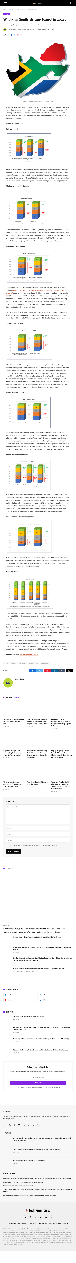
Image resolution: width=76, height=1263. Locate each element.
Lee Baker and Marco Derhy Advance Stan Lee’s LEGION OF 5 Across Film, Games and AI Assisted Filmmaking (42, 1139)
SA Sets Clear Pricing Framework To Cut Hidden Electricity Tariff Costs (37, 937)
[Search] (71, 3)
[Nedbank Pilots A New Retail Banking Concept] (7, 1019)
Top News (6, 925)
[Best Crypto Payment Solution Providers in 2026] (7, 1163)
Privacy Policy (49, 1087)
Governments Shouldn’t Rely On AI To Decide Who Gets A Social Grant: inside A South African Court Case (41, 1029)
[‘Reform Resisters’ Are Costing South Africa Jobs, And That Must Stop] (14, 771)
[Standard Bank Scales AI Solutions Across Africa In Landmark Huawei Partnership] (7, 1053)
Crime (6, 663)
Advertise (43, 1224)
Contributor (12, 29)
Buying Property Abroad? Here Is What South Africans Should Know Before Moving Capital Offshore (61, 754)
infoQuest (13, 663)
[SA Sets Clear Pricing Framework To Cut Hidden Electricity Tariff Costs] (7, 940)
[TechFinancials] (38, 3)
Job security (22, 663)
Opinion (6, 14)
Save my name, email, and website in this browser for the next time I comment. (32, 845)
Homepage (12, 1224)
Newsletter (22, 1224)
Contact (33, 1224)
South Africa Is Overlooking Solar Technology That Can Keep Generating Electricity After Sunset (37, 754)
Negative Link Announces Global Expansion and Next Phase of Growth (36, 1149)
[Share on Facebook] (11, 34)
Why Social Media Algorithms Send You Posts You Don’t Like (13, 721)
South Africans (45, 663)
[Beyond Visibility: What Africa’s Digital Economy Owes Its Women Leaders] (14, 740)
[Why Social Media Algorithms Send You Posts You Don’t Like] (14, 709)
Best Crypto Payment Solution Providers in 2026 (29, 1160)
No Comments (42, 29)
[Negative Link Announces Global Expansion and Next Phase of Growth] (7, 1152)
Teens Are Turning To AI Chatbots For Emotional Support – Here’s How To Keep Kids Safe (60, 785)
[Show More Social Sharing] (21, 34)
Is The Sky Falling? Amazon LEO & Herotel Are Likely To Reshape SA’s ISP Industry (41, 1039)
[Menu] (5, 3)
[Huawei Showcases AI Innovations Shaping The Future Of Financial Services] (7, 971)
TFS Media (27, 1228)
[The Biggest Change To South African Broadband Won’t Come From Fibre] (38, 897)
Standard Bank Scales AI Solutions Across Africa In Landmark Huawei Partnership (40, 1050)
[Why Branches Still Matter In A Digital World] (38, 771)
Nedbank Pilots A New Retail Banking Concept (28, 1016)
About (65, 1224)
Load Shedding (33, 663)
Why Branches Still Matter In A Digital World (37, 783)
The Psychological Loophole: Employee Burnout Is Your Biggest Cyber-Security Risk (37, 721)
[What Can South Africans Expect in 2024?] (38, 98)
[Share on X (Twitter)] (14, 34)
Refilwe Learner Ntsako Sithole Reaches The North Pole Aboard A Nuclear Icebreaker (30, 1195)
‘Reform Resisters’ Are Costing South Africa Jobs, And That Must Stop (12, 784)
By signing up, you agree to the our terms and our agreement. (39, 1087)
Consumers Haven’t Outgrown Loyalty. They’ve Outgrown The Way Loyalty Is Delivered (61, 722)
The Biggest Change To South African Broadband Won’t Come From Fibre (34, 928)
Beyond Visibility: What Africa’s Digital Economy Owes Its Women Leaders (12, 753)
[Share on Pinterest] (17, 34)
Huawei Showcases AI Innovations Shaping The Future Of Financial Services (38, 968)
